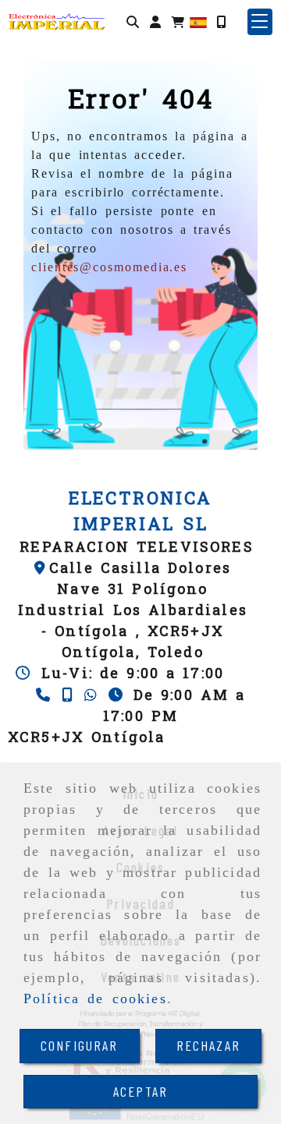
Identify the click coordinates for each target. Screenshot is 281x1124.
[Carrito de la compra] (178, 21)
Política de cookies (95, 998)
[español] (198, 20)
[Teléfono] (45, 694)
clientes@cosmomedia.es (109, 267)
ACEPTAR (140, 1091)
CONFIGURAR (80, 1045)
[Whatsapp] (92, 694)
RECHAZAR (208, 1045)
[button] (155, 21)
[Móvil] (221, 21)
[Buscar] (132, 21)
